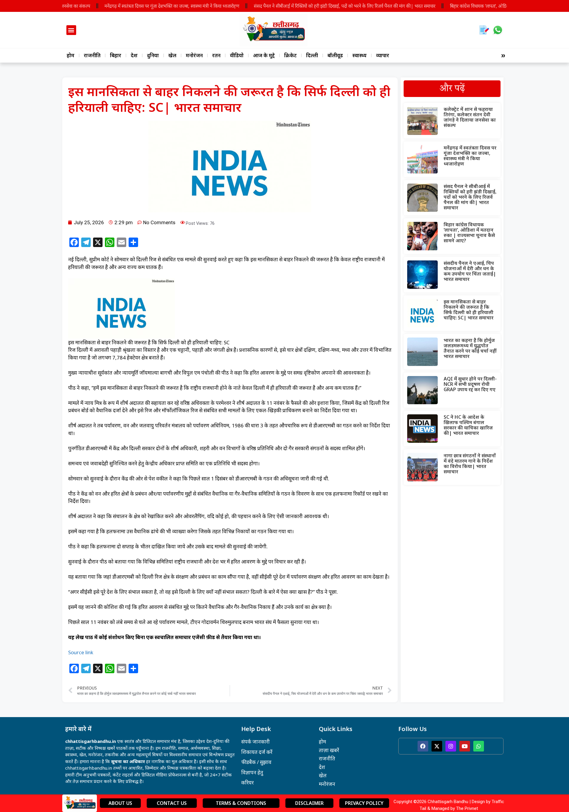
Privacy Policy (364, 803)
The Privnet (467, 808)
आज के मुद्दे (264, 55)
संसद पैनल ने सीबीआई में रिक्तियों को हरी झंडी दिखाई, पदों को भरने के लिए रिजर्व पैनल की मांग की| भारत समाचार (328, 6)
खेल (172, 55)
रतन (216, 55)
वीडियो (237, 55)
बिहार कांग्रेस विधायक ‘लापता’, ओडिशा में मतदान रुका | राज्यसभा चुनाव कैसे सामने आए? (469, 232)
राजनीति (92, 55)
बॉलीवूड (335, 55)
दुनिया (153, 55)
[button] (71, 30)
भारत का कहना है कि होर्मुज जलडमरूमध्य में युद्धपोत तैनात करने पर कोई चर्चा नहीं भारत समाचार (470, 348)
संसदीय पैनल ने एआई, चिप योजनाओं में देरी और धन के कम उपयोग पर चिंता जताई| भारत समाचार (470, 271)
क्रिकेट (290, 55)
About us (120, 803)
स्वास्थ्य (359, 55)
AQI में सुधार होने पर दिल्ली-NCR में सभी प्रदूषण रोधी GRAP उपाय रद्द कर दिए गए (470, 384)
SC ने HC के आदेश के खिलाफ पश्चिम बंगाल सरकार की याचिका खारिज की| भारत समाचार (468, 425)
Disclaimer (309, 803)
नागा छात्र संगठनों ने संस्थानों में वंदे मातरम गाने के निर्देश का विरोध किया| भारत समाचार (470, 463)
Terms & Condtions (241, 803)
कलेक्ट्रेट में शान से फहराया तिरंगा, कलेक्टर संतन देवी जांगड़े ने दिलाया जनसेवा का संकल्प (470, 117)
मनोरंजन (194, 55)
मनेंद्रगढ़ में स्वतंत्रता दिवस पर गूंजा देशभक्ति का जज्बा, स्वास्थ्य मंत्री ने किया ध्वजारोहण (156, 6)
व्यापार (382, 55)
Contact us (172, 803)
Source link (80, 652)
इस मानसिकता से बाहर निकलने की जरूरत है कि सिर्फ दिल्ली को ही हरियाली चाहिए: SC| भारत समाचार (468, 309)
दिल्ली (312, 55)
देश (134, 55)
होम (70, 55)
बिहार (115, 55)
